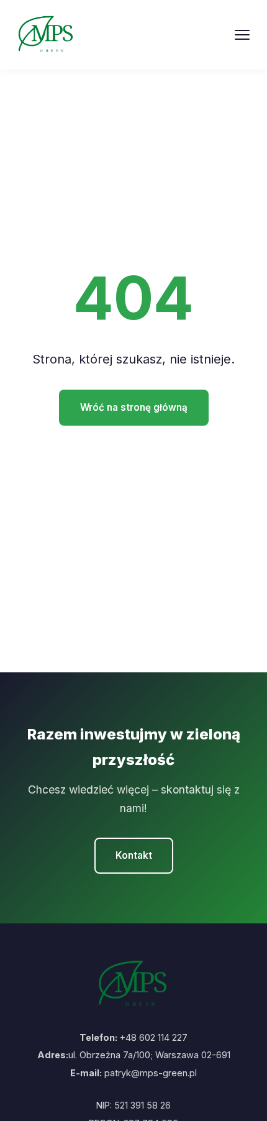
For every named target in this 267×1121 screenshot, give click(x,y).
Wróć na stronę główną (134, 407)
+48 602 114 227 (154, 1037)
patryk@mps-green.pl (150, 1073)
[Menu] (242, 34)
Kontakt (133, 855)
